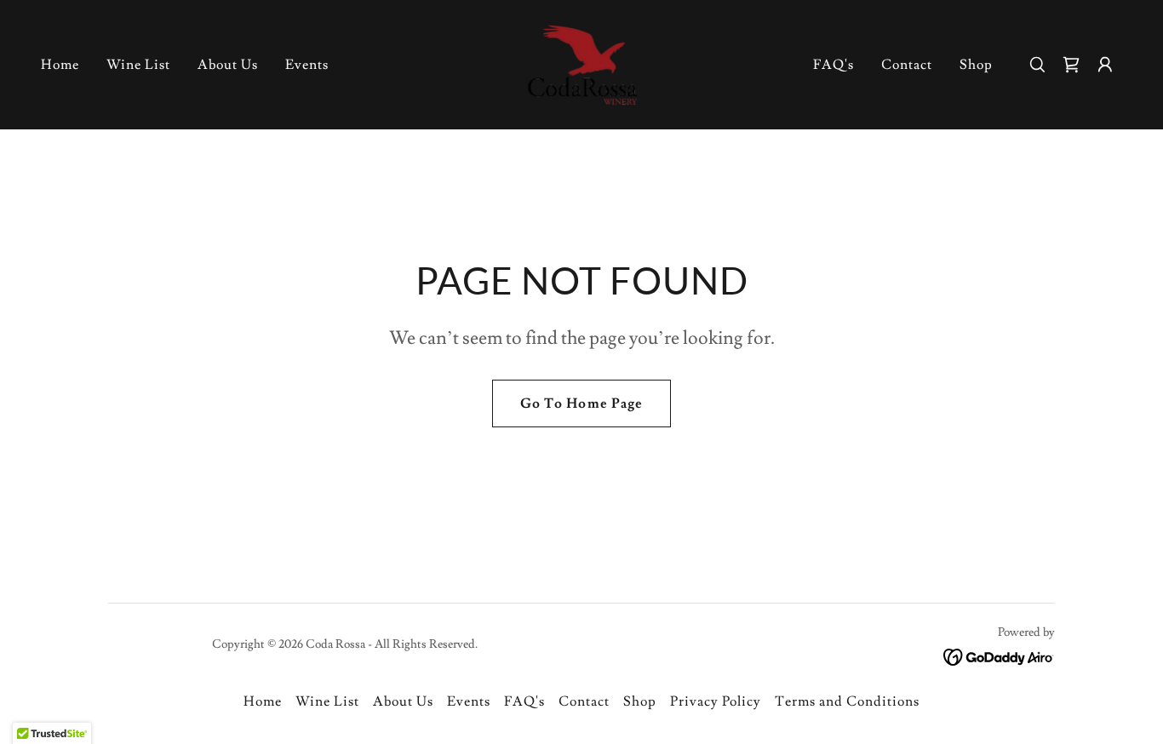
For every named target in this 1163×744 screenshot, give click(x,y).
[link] (581, 61)
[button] (1105, 65)
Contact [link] (906, 64)
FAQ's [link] (833, 64)
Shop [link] (976, 64)
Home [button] (262, 701)
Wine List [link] (138, 64)
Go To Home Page (581, 403)
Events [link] (307, 64)
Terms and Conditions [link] (847, 701)
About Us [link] (228, 64)
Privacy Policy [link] (715, 701)
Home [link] (60, 64)
